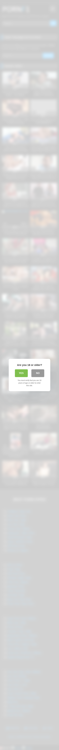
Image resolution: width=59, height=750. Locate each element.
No (38, 373)
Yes (21, 373)
